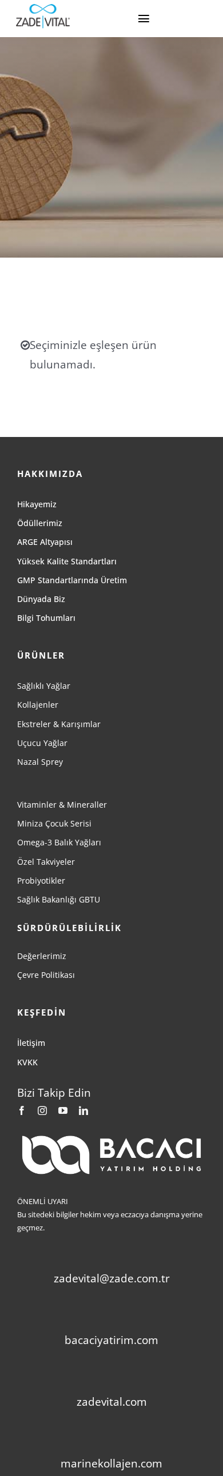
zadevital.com (112, 1401)
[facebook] (21, 1110)
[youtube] (62, 1110)
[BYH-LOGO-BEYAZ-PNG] (111, 1137)
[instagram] (42, 1110)
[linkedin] (83, 1110)
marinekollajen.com (111, 1463)
